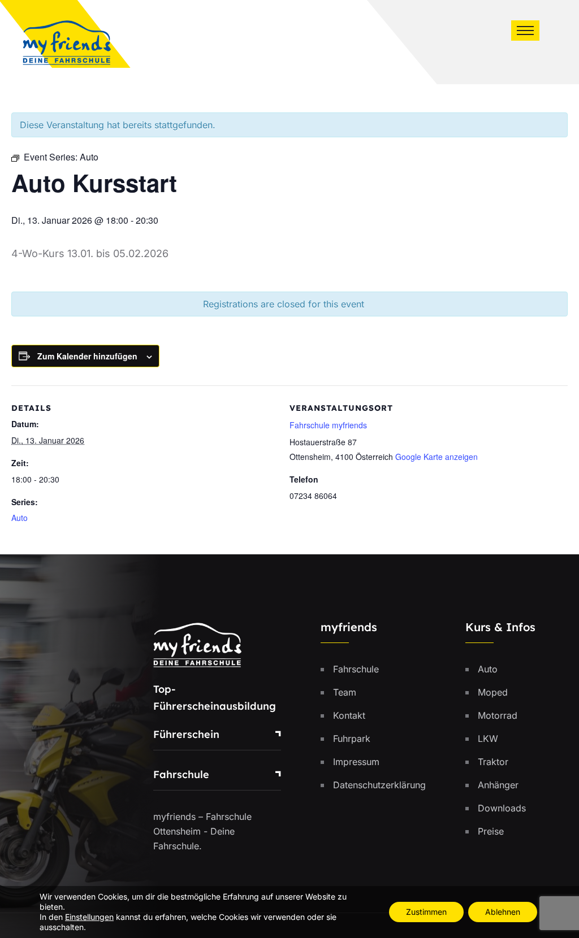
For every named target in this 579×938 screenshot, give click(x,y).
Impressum (356, 761)
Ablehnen (502, 912)
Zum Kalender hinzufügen (87, 356)
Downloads (502, 808)
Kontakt (349, 715)
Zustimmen (426, 912)
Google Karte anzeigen (436, 456)
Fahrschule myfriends (328, 425)
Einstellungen (89, 917)
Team (344, 692)
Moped (493, 692)
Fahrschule (181, 774)
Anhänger (498, 785)
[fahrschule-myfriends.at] (67, 41)
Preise (491, 831)
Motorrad (497, 715)
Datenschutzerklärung (379, 785)
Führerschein (186, 734)
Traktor (493, 761)
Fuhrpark (351, 738)
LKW (488, 738)
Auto (19, 517)
